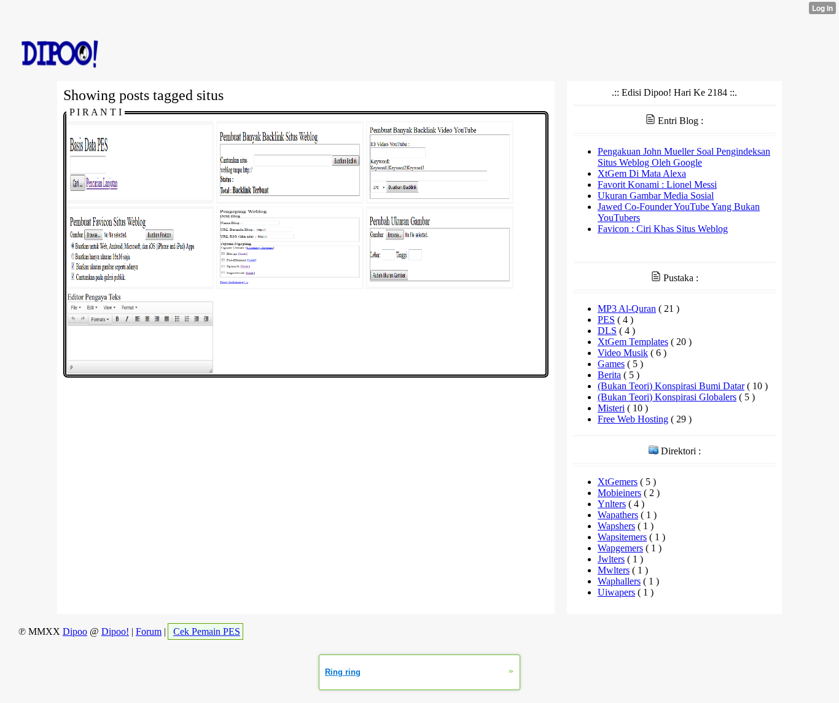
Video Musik (623, 353)
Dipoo (75, 631)
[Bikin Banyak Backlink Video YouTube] (439, 200)
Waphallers (619, 581)
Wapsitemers (622, 537)
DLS (607, 330)
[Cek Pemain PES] (140, 200)
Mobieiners (619, 492)
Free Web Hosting (633, 419)
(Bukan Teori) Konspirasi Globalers (667, 397)
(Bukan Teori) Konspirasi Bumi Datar (671, 386)
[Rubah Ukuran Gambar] (439, 286)
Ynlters (612, 504)
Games (611, 364)
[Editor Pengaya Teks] (140, 371)
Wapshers (616, 526)
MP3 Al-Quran (627, 308)
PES (606, 319)
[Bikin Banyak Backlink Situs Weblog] (290, 200)
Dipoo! (115, 631)
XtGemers (618, 481)
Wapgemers (620, 548)
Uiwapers (616, 592)
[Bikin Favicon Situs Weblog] (140, 286)
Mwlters (614, 570)
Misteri (611, 408)
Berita (609, 375)
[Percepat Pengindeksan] (290, 286)
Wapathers (618, 515)
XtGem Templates (633, 341)
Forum (149, 631)
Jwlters (611, 559)
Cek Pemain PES (206, 631)
